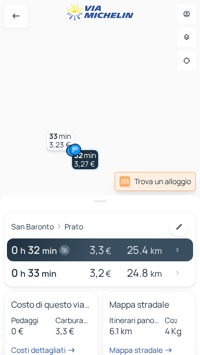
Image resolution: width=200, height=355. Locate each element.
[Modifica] (179, 226)
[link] (155, 181)
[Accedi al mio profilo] (187, 13)
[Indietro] (16, 16)
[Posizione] (187, 60)
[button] (85, 159)
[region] (100, 177)
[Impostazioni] (187, 37)
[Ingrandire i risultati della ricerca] (100, 201)
